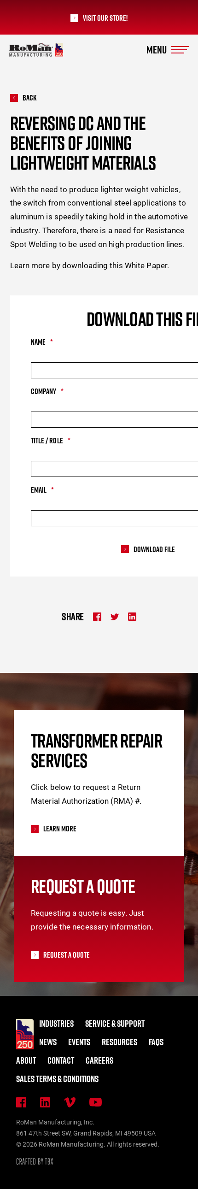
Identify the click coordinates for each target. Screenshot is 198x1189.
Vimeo (70, 1102)
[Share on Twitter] (115, 616)
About (26, 1060)
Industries (56, 1023)
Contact (60, 1060)
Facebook (21, 1102)
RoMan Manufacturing (36, 49)
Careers (99, 1060)
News (48, 1042)
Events (79, 1042)
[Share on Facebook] (97, 616)
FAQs (156, 1042)
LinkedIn (45, 1102)
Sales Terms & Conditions (57, 1078)
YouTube (95, 1102)
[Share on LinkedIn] (132, 616)
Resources (119, 1042)
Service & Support (115, 1023)
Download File (154, 549)
